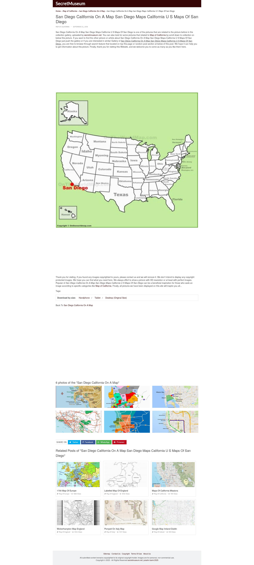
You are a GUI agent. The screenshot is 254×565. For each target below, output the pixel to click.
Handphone (84, 297)
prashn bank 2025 (151, 560)
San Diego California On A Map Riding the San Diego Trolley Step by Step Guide (185, 430)
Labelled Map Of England (116, 490)
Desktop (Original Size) (116, 297)
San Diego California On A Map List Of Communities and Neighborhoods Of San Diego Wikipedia (143, 405)
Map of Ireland (159, 532)
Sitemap (106, 553)
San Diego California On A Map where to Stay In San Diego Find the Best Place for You (187, 405)
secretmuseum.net (93, 34)
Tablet (97, 297)
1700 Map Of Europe (66, 490)
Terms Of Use (136, 553)
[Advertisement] (127, 70)
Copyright (126, 553)
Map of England (112, 494)
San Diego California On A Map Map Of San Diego (79, 405)
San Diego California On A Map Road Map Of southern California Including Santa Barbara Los (94, 430)
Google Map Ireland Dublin (164, 528)
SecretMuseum (70, 3)
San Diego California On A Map (78, 305)
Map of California (62, 27)
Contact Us (116, 553)
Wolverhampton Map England (71, 528)
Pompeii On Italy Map (114, 528)
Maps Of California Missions (165, 490)
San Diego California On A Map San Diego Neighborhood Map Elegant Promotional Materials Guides (145, 430)
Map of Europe (64, 494)
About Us (147, 553)
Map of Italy (110, 532)
